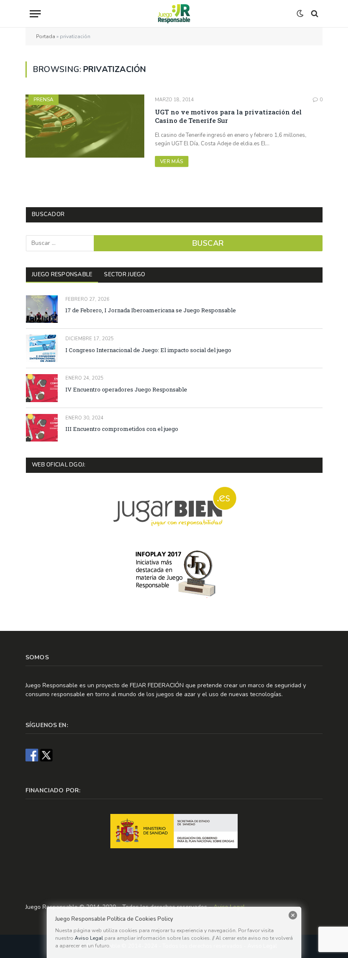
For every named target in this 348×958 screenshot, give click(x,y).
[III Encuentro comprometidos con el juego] (42, 428)
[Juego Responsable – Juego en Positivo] (174, 14)
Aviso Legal (89, 938)
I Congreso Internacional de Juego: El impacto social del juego (148, 350)
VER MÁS (171, 161)
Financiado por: (52, 790)
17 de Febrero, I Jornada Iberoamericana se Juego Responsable (150, 310)
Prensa (43, 99)
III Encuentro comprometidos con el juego (121, 429)
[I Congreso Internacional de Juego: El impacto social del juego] (42, 348)
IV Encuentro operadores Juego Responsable (126, 389)
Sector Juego (124, 274)
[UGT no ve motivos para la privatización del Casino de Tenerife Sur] (84, 126)
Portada (45, 36)
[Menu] (84, 13)
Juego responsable (62, 274)
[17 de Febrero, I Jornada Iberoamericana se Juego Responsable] (42, 309)
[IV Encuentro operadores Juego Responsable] (42, 388)
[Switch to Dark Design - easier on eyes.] (300, 13)
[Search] (313, 13)
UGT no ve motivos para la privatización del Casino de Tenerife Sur (228, 116)
